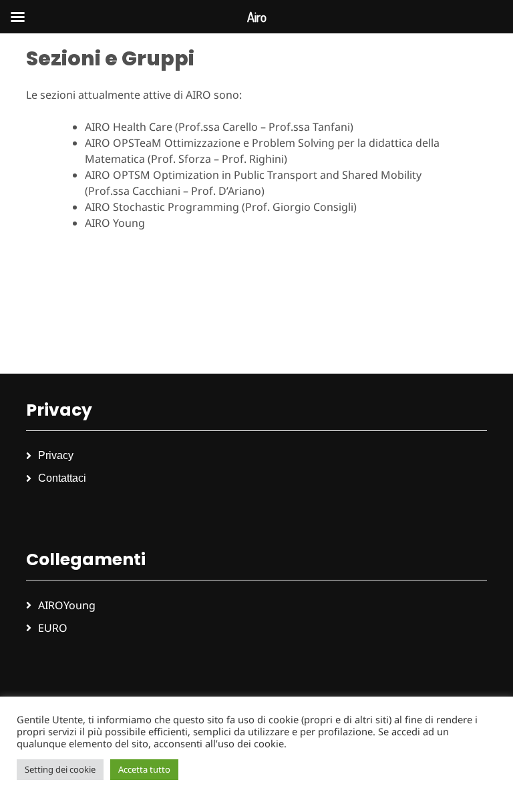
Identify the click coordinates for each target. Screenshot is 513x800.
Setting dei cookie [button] (60, 769)
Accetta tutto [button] (144, 769)
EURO (52, 628)
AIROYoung (67, 605)
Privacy (55, 455)
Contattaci (62, 478)
